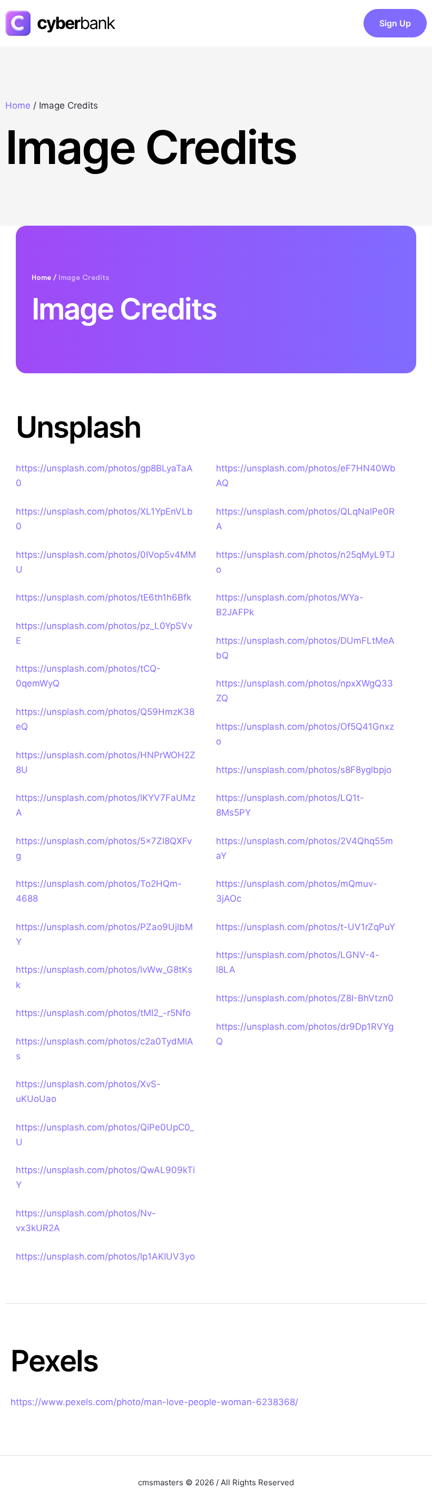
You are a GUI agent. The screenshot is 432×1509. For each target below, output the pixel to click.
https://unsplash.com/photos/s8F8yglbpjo (303, 770)
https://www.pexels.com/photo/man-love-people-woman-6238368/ (154, 1402)
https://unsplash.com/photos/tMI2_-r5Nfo (103, 1013)
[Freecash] (66, 23)
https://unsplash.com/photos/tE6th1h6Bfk (103, 597)
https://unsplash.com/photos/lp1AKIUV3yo (105, 1256)
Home (18, 105)
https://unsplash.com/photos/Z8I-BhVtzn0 (305, 998)
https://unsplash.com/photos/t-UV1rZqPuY (305, 927)
